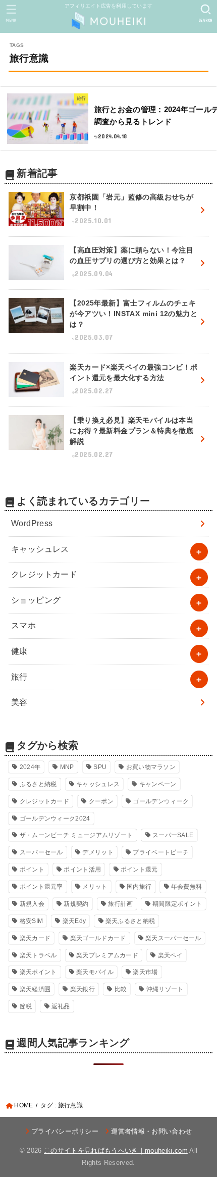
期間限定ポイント (177, 903)
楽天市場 (145, 972)
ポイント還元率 (41, 886)
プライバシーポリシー (64, 1131)
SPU (99, 767)
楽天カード (35, 938)
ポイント (32, 869)
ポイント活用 (82, 869)
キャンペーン (158, 784)
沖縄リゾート (165, 989)
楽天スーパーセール (173, 938)
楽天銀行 (82, 989)
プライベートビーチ (161, 852)
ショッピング (36, 600)
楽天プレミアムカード (107, 955)
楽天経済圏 (35, 989)
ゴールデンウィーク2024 (55, 818)
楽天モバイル (95, 972)
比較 (121, 989)
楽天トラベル (38, 955)
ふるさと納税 (38, 784)
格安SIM (31, 921)
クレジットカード (44, 574)
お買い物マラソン (151, 767)
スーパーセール (41, 852)
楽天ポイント (38, 972)
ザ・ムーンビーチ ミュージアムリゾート (76, 835)
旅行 (19, 677)
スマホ (23, 625)
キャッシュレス (40, 549)
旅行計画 (120, 903)
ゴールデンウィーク (161, 801)
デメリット (98, 852)
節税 (26, 1006)
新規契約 (76, 903)
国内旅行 (139, 886)
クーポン (101, 801)
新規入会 (32, 903)
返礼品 (60, 1006)
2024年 (30, 767)
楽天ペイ (170, 955)
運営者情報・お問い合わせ (151, 1131)
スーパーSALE (172, 835)
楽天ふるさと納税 (130, 921)
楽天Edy (74, 921)
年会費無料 (186, 886)
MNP (67, 767)
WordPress (32, 523)
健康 (19, 651)
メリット (94, 886)
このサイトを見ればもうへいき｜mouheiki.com (116, 1150)
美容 (19, 702)
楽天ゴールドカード (98, 938)
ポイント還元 (139, 869)
